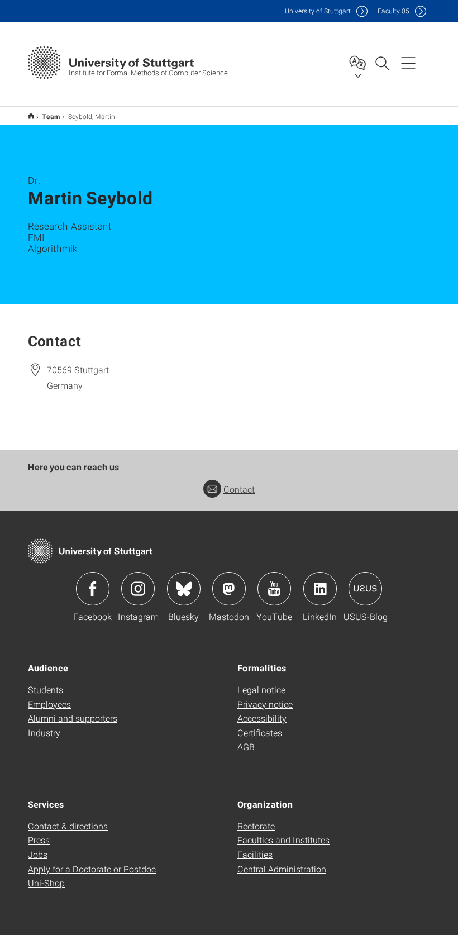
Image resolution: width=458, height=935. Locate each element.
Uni (318, 11)
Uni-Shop (46, 883)
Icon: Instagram (138, 588)
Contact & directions (68, 826)
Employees (49, 704)
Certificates (259, 732)
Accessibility (262, 718)
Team (51, 116)
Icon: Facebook (92, 588)
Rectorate (256, 826)
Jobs (37, 854)
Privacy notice (265, 704)
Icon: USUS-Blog (365, 588)
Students (45, 689)
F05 (393, 11)
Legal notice (261, 689)
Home (31, 116)
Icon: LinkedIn (320, 588)
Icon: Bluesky (184, 588)
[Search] (382, 62)
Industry (44, 732)
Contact (239, 489)
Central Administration (281, 869)
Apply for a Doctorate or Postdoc (92, 869)
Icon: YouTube (274, 588)
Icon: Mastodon (229, 588)
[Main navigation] (408, 62)
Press (39, 840)
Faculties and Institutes (283, 840)
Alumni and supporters (72, 718)
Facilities (255, 854)
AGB (246, 746)
